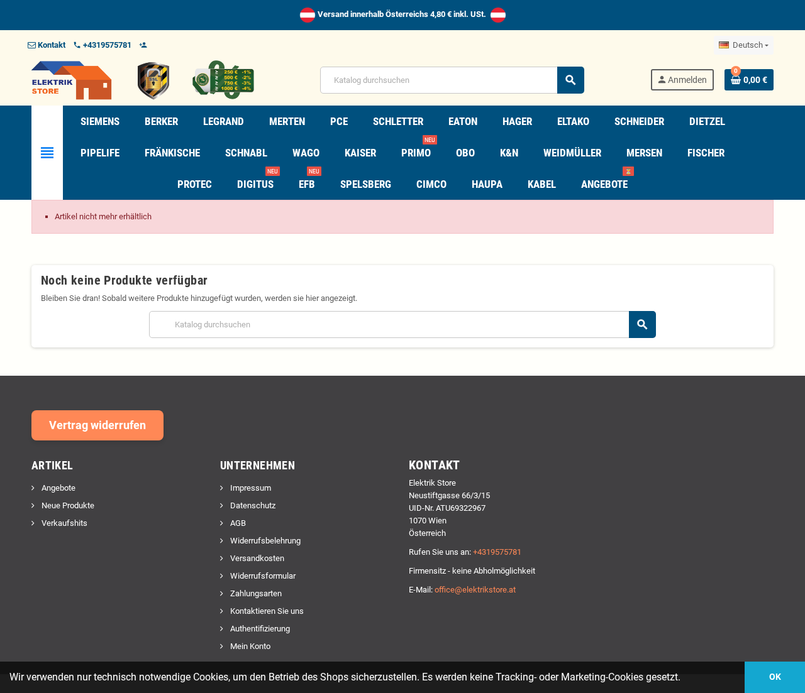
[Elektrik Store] (142, 79)
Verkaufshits (63, 523)
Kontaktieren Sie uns (266, 611)
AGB (237, 523)
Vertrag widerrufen (97, 425)
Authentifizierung (259, 628)
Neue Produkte (67, 505)
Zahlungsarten (255, 593)
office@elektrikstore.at (475, 589)
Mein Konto (249, 646)
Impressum (249, 488)
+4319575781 (497, 552)
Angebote (57, 488)
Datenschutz (251, 505)
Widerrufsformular (262, 576)
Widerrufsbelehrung (264, 540)
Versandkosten (256, 558)
